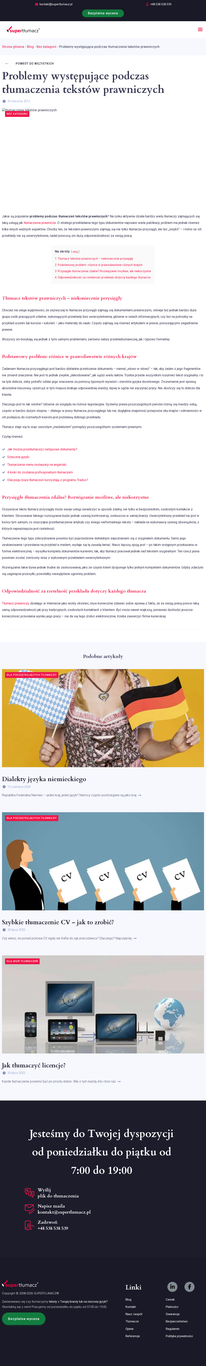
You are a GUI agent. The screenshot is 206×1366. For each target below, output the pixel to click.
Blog (30, 47)
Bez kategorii (46, 47)
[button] (200, 29)
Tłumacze (132, 1321)
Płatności (172, 1307)
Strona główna (13, 47)
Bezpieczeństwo (177, 1321)
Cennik (170, 1299)
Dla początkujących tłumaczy (32, 674)
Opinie (130, 1329)
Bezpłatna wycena (103, 13)
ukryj (75, 251)
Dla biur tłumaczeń (22, 961)
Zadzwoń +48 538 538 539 (53, 1225)
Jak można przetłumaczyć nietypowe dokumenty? (42, 449)
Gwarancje (173, 1314)
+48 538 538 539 (160, 4)
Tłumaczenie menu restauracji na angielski (36, 465)
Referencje (133, 1336)
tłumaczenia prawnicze (40, 223)
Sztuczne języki (18, 457)
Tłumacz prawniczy (15, 603)
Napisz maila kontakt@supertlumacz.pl (64, 1209)
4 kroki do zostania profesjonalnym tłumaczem (40, 472)
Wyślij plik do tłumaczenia (58, 1193)
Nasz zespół (134, 1314)
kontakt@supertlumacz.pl (56, 4)
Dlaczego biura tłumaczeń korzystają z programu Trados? (47, 480)
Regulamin (172, 1329)
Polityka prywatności (179, 1336)
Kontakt (131, 1307)
